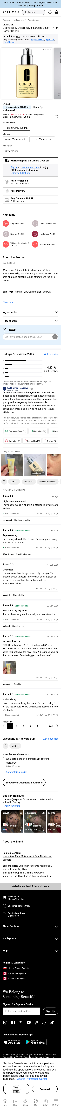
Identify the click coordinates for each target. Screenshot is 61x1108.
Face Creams (33, 20)
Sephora (7, 859)
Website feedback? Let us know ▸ (30, 886)
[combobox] (33, 12)
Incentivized (36, 473)
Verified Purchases (47, 481)
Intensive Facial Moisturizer (17, 876)
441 (51, 726)
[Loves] (50, 12)
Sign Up (50, 1011)
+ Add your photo (11, 805)
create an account (30, 167)
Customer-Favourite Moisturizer (35, 865)
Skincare (6, 20)
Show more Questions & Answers (24, 782)
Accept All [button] (45, 1088)
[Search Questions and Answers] (5, 746)
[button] (15, 1079)
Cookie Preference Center (32, 1078)
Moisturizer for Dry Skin (15, 869)
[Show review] (12, 465)
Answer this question (16, 772)
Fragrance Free (37, 39)
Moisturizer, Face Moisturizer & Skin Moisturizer (27, 856)
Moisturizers (19, 20)
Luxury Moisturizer (41, 876)
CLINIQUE (8, 24)
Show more (8, 302)
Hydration (50, 39)
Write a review (51, 354)
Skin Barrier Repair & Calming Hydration (23, 872)
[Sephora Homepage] (11, 12)
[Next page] (57, 726)
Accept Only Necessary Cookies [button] (16, 1089)
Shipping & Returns (20, 173)
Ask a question (28, 36)
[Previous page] (4, 726)
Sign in (14, 167)
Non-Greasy (9, 41)
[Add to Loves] (57, 117)
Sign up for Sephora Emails (18, 1004)
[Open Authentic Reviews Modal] (31, 389)
